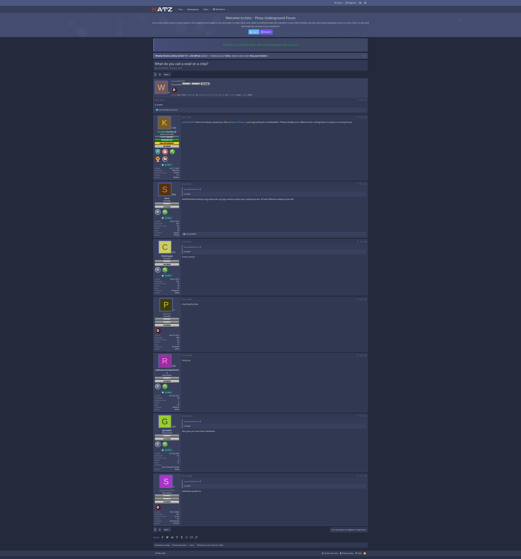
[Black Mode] (365, 3)
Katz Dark (161, 553)
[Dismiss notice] (364, 56)
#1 (365, 100)
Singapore (175, 290)
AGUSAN (175, 347)
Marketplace (193, 9)
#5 (365, 299)
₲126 (250, 95)
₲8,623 (176, 177)
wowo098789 (162, 68)
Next (166, 74)
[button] (226, 9)
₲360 (177, 409)
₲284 (177, 469)
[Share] (361, 100)
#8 (365, 476)
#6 (365, 355)
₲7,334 (176, 523)
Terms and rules (331, 553)
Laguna (176, 233)
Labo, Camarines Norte (170, 467)
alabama (176, 407)
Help (360, 553)
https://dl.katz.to (238, 122)
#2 (365, 117)
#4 (365, 242)
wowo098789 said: (191, 189)
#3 (365, 184)
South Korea (174, 521)
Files (180, 9)
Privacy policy (347, 553)
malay (238, 95)
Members (220, 9)
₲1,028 (176, 235)
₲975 (177, 349)
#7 (365, 416)
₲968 (177, 293)
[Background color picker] (360, 3)
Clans (206, 9)
